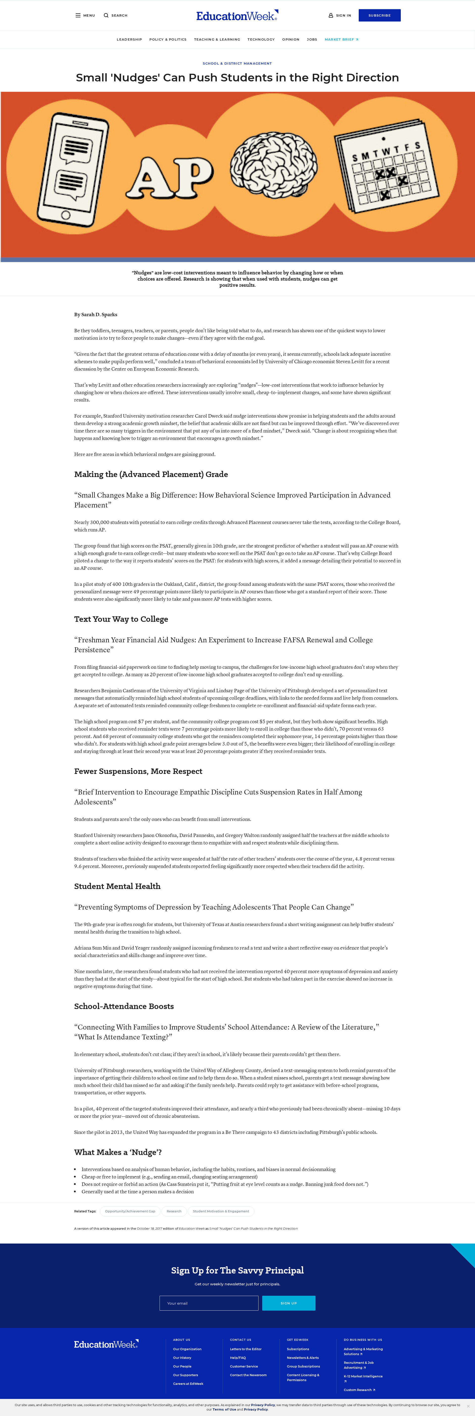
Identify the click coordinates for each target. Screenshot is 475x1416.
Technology (261, 39)
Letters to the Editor (245, 1349)
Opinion (291, 39)
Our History (182, 1358)
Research (174, 1211)
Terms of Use (224, 1409)
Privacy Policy (263, 1405)
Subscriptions (298, 1349)
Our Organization (187, 1349)
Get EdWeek (298, 1340)
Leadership (129, 39)
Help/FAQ (238, 1358)
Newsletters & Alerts (303, 1358)
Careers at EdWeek (188, 1384)
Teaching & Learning (217, 39)
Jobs (312, 39)
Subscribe (380, 15)
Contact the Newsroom (248, 1375)
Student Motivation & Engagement (221, 1211)
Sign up (289, 1303)
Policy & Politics (168, 39)
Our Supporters (185, 1375)
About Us (181, 1340)
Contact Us (240, 1340)
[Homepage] (237, 15)
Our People (182, 1366)
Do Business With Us (363, 1340)
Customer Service (244, 1366)
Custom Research (358, 1390)
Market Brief (340, 39)
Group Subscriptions (303, 1366)
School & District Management (237, 63)
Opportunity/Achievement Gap (130, 1211)
